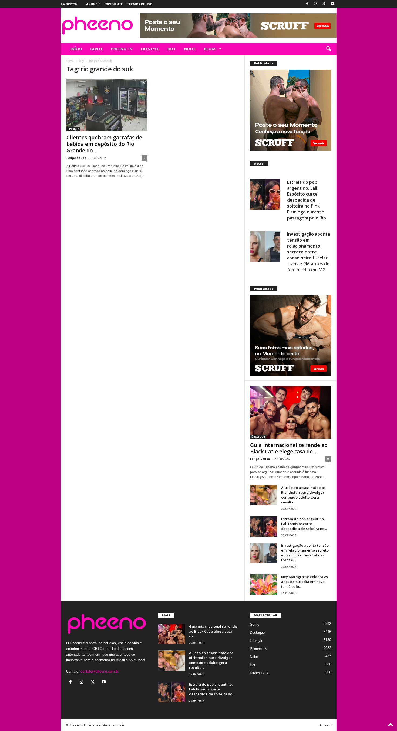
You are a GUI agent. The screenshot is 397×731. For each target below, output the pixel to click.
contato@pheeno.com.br (99, 671)
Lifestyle (73, 129)
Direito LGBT (260, 673)
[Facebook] (307, 4)
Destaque (258, 436)
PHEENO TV (122, 48)
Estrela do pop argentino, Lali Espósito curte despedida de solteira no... (304, 523)
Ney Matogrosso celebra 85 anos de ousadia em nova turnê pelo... (304, 581)
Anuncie (93, 4)
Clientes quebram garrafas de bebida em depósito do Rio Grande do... (104, 144)
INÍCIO (76, 48)
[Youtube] (332, 4)
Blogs (210, 48)
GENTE (96, 48)
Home (70, 61)
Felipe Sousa (76, 158)
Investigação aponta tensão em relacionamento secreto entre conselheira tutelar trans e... (305, 552)
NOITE (190, 48)
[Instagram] (315, 4)
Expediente (114, 4)
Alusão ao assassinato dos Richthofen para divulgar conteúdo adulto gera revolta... (303, 495)
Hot (252, 665)
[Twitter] (324, 4)
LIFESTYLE (150, 48)
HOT (171, 48)
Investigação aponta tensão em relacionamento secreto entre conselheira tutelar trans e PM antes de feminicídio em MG (308, 245)
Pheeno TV (258, 649)
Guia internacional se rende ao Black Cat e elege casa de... (289, 448)
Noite (254, 657)
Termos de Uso (139, 4)
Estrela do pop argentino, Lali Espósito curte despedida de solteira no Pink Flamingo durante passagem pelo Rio (306, 193)
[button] (328, 49)
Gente (254, 624)
